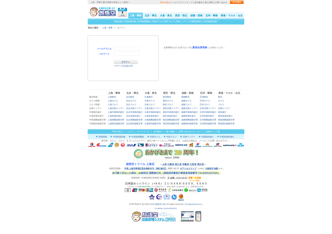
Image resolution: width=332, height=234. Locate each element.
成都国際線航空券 (189, 120)
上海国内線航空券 (116, 123)
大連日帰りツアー (152, 108)
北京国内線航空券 (134, 123)
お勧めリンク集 (212, 131)
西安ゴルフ (168, 104)
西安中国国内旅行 (171, 112)
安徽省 (185, 164)
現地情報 (118, 21)
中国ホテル (157, 21)
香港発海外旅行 (225, 116)
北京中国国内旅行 (134, 112)
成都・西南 (196, 15)
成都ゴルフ (186, 104)
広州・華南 (212, 15)
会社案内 (198, 2)
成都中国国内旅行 (189, 112)
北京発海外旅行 (133, 116)
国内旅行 (222, 112)
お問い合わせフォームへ (189, 131)
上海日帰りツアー (116, 108)
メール (202, 141)
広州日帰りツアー (208, 108)
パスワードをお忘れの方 (123, 66)
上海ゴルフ (113, 104)
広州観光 (204, 97)
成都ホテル (186, 100)
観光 (220, 97)
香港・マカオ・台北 (232, 15)
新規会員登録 (200, 47)
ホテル (221, 100)
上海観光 (112, 97)
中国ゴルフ (169, 21)
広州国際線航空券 (208, 120)
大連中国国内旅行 (152, 112)
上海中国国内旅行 (116, 112)
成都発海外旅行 (188, 116)
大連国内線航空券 (152, 123)
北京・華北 (151, 15)
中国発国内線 (130, 21)
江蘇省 (170, 164)
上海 (164, 164)
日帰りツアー (182, 21)
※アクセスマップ (188, 168)
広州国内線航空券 (208, 123)
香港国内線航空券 (226, 123)
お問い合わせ (221, 2)
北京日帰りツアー (134, 108)
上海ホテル (113, 100)
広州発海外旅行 (207, 116)
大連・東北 (166, 15)
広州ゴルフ (205, 104)
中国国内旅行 (196, 21)
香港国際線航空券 (226, 120)
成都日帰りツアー (189, 108)
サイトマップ (186, 2)
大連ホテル (149, 100)
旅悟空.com (160, 204)
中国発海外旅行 (211, 21)
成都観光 (185, 97)
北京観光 (130, 97)
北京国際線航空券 (134, 120)
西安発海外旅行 (170, 116)
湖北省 (200, 164)
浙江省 (178, 164)
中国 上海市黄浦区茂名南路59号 (145, 168)
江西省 (193, 164)
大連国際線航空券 (152, 120)
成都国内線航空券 (189, 123)
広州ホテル (205, 100)
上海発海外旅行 (115, 116)
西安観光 (167, 97)
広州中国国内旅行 (208, 112)
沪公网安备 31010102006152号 (166, 208)
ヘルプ (175, 2)
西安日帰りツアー (171, 108)
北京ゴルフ (131, 104)
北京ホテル (131, 100)
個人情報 (209, 2)
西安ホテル (168, 100)
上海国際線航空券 (116, 120)
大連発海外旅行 (151, 116)
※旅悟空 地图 (211, 168)
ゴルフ (221, 104)
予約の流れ (165, 2)
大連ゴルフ (149, 104)
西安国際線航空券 (171, 120)
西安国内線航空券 (171, 123)
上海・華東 (136, 15)
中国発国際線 (144, 21)
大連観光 (148, 97)
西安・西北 (181, 15)
